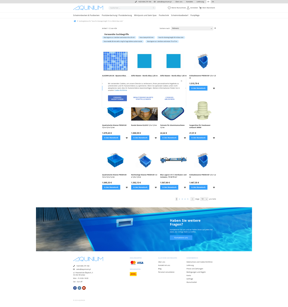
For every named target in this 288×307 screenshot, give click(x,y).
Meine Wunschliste (178, 8)
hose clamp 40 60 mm (146, 37)
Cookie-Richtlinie (120, 90)
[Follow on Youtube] (84, 288)
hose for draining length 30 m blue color (171, 37)
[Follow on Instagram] (79, 288)
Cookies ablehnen (169, 98)
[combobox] (132, 8)
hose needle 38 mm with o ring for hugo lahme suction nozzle (123, 41)
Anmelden (194, 8)
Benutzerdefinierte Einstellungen (143, 98)
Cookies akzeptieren (117, 98)
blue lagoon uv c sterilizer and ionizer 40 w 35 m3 (119, 37)
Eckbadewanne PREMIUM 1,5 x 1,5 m (202, 77)
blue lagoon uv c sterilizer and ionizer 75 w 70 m (162, 41)
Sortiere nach (165, 28)
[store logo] (89, 8)
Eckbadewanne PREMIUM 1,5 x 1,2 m (202, 176)
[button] (208, 1)
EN (213, 2)
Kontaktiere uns (181, 237)
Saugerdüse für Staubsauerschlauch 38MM (200, 126)
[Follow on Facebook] (75, 288)
